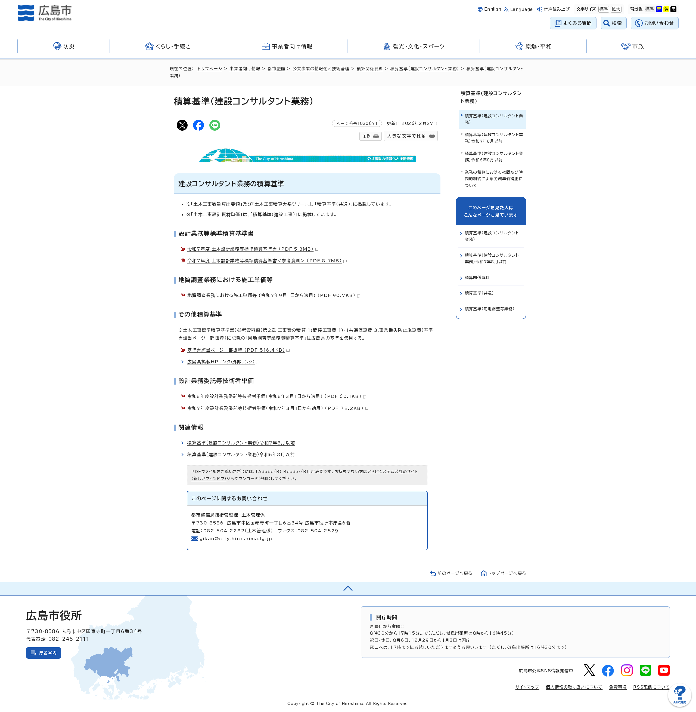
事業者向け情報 (244, 69)
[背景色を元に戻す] (650, 9)
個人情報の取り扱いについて (574, 687)
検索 (617, 23)
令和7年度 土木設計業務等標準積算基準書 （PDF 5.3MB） (250, 249)
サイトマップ (527, 687)
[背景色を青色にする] (659, 9)
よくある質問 (577, 23)
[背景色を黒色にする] (673, 9)
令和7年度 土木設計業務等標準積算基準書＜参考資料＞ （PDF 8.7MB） (264, 261)
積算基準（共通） (479, 293)
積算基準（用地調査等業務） (490, 309)
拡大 (615, 9)
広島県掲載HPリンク (221, 362)
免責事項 (618, 687)
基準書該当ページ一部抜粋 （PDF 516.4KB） (236, 350)
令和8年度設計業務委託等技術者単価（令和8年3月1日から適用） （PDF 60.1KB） (274, 396)
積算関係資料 (370, 69)
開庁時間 (386, 617)
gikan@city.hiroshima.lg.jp (236, 538)
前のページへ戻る (455, 573)
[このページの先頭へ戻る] (348, 588)
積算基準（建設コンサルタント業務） (424, 69)
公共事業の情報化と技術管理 (321, 69)
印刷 (366, 136)
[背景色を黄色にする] (666, 9)
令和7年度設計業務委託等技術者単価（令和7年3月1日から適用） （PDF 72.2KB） (275, 408)
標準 (603, 9)
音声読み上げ (557, 9)
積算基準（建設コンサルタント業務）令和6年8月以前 (241, 454)
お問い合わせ (659, 23)
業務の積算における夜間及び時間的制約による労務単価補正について (494, 179)
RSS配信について (651, 687)
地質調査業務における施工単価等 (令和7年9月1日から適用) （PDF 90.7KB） (271, 295)
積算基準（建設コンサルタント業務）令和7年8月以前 (241, 443)
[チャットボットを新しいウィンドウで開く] (679, 706)
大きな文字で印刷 (407, 136)
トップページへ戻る (507, 573)
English (493, 9)
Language (521, 9)
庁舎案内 (48, 653)
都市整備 (276, 69)
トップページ (210, 69)
